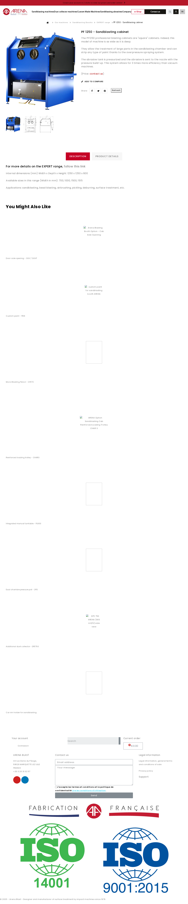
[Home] (47, 22)
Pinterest (104, 90)
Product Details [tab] (107, 156)
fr (182, 11)
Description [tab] (77, 156)
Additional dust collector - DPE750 (22, 646)
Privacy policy (146, 770)
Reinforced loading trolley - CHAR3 (22, 457)
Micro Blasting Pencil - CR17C (20, 382)
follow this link (74, 166)
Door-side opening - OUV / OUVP (21, 258)
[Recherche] (119, 741)
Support (144, 776)
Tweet (98, 90)
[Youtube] (17, 780)
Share (92, 90)
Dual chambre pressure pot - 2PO (22, 589)
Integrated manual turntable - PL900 (23, 523)
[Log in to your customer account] (176, 11)
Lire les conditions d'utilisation (89, 790)
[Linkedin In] (25, 780)
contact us (96, 73)
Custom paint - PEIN (15, 316)
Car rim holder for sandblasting (21, 712)
